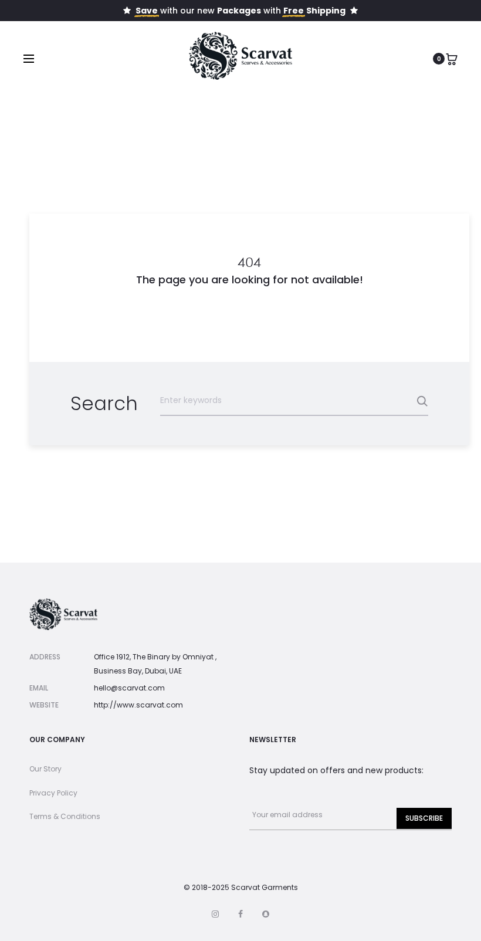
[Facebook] (240, 914)
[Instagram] (215, 914)
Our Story (45, 769)
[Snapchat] (265, 914)
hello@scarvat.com (129, 688)
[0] (452, 58)
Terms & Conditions (64, 816)
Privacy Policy (53, 793)
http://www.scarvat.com (138, 705)
